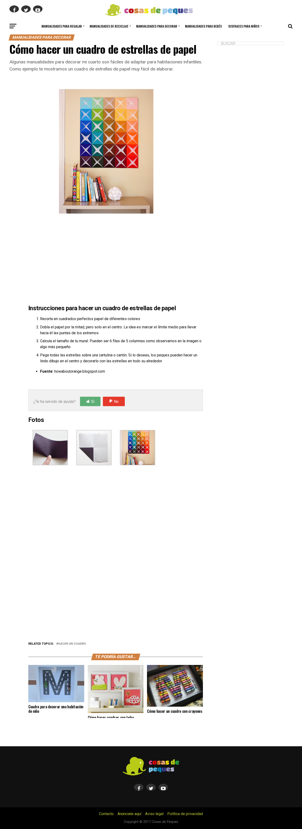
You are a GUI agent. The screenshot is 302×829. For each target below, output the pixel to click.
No (116, 401)
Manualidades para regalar (62, 26)
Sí (92, 401)
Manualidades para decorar (156, 26)
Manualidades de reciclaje (109, 26)
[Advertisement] (115, 260)
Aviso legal (154, 814)
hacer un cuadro (72, 643)
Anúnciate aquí (129, 814)
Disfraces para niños (243, 26)
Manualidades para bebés (203, 26)
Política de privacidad (185, 814)
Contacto (106, 814)
